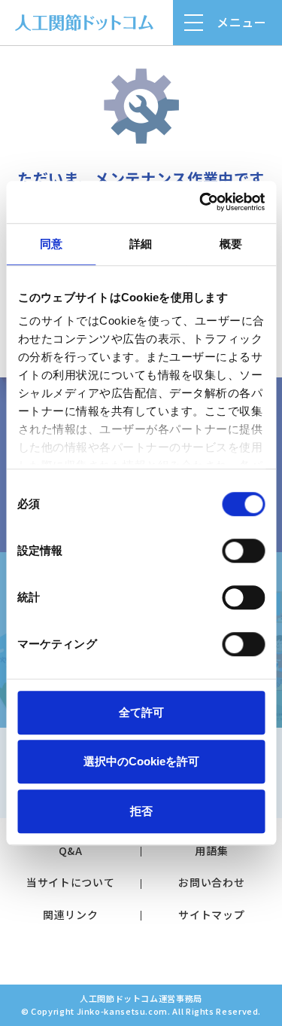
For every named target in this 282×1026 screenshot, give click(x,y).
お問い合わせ (211, 882)
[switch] (243, 551)
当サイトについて (70, 882)
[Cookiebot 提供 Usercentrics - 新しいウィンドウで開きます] (201, 202)
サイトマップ (211, 914)
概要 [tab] (231, 243)
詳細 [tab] (140, 243)
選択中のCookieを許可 (141, 761)
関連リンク (70, 914)
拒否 (141, 811)
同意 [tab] (51, 243)
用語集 (211, 850)
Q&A (71, 850)
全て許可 (141, 712)
